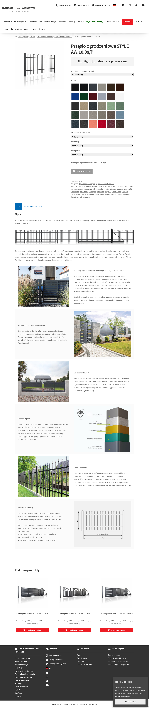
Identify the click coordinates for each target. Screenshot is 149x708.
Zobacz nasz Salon (35, 22)
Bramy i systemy (114, 655)
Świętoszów (109, 194)
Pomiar (5, 29)
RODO (17, 690)
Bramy (79, 655)
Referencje (62, 22)
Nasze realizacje (50, 22)
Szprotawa (118, 194)
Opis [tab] (18, 206)
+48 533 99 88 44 (64, 5)
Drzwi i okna (82, 658)
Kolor (73, 81)
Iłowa (87, 189)
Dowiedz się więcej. (122, 696)
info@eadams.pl (83, 5)
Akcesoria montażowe (80, 133)
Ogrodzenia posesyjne (45, 37)
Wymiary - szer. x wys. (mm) (82, 71)
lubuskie (113, 189)
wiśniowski (127, 194)
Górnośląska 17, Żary (102, 5)
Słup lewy (75, 141)
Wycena (32, 37)
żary (78, 197)
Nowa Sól (120, 189)
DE (117, 5)
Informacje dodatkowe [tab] (33, 206)
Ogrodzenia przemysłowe (118, 661)
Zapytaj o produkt (83, 171)
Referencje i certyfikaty (24, 671)
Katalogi (81, 22)
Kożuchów (99, 189)
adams (80, 186)
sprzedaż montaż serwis (91, 194)
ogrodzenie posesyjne (88, 192)
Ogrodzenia (81, 661)
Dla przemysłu (19, 22)
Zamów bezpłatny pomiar (25, 674)
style (102, 194)
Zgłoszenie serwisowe (23, 677)
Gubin (82, 189)
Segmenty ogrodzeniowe (63, 37)
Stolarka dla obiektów (117, 658)
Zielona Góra (85, 197)
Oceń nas (18, 693)
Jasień (92, 189)
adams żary (114, 186)
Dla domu (6, 22)
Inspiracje (72, 22)
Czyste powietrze (22, 680)
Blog (34, 29)
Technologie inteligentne (118, 664)
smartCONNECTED (84, 664)
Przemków (100, 192)
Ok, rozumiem (130, 702)
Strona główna (23, 37)
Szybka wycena (21, 661)
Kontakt (42, 29)
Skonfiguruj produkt (34, 630)
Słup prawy (76, 150)
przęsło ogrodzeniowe (113, 192)
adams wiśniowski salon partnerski (97, 186)
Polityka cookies (21, 686)
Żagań (73, 197)
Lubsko (106, 189)
